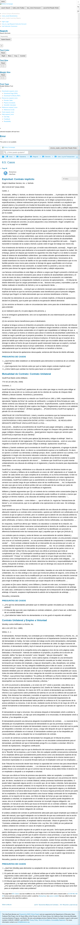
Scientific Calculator (10, 105)
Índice (66, 179)
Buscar (5, 152)
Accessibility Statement (58, 920)
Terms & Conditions (45, 920)
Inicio (11, 156)
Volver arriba (6, 904)
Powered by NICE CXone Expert (29, 914)
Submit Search (5, 39)
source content (54, 896)
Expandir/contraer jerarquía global (4, 157)
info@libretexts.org (23, 922)
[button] (7, 119)
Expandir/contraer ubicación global (77, 156)
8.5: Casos (15, 893)
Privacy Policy (33, 920)
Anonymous (42, 896)
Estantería (22, 156)
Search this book (5, 33)
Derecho (48, 156)
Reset (3, 53)
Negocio (36, 156)
